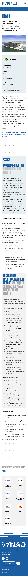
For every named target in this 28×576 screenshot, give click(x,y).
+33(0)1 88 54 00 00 (8, 84)
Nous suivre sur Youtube (7, 558)
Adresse (5, 71)
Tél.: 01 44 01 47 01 (6, 552)
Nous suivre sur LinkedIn (3, 558)
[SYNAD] (9, 4)
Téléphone (6, 82)
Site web (5, 88)
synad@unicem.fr (6, 554)
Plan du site (4, 572)
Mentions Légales (5, 569)
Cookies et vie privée (6, 570)
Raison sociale (7, 65)
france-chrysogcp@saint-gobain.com (13, 90)
